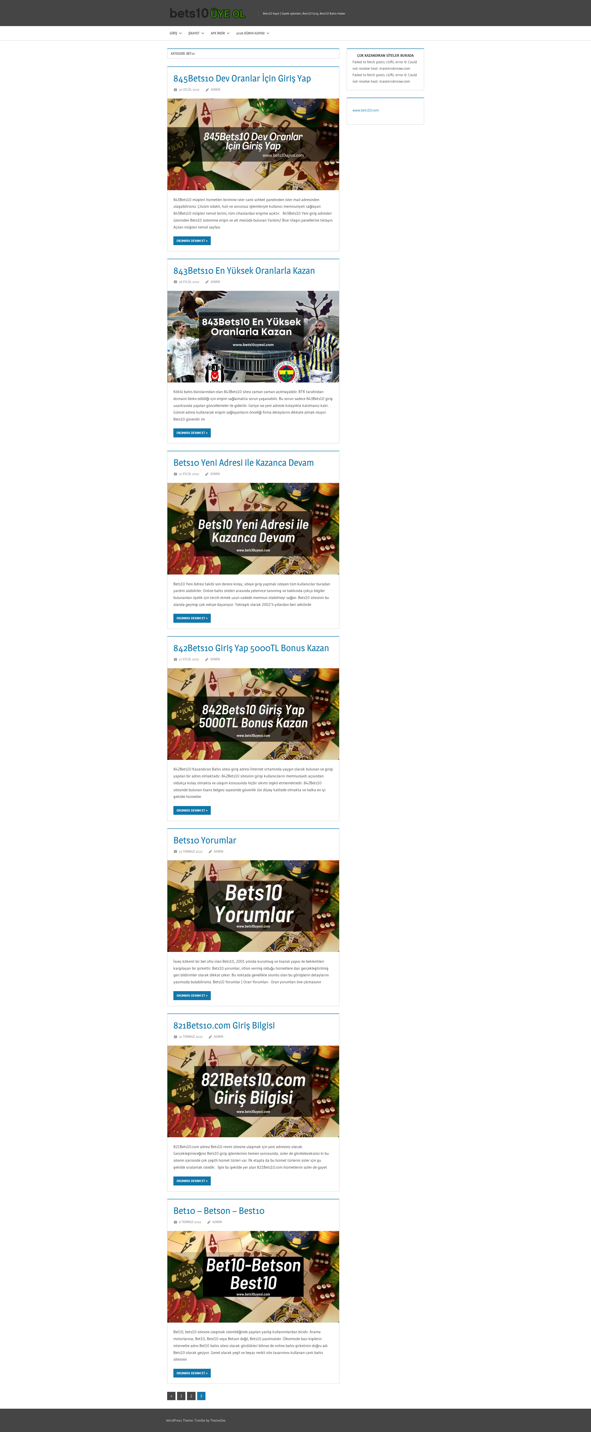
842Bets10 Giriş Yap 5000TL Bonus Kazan (251, 647)
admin (215, 89)
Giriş (173, 33)
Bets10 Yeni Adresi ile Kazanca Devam (243, 462)
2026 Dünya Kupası (250, 33)
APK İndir (218, 33)
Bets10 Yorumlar (204, 840)
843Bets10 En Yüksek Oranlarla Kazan (244, 270)
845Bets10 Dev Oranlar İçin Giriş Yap (242, 78)
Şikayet (193, 33)
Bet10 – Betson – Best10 (219, 1210)
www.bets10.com (366, 110)
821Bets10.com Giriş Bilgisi (224, 1025)
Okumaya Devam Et (191, 241)
